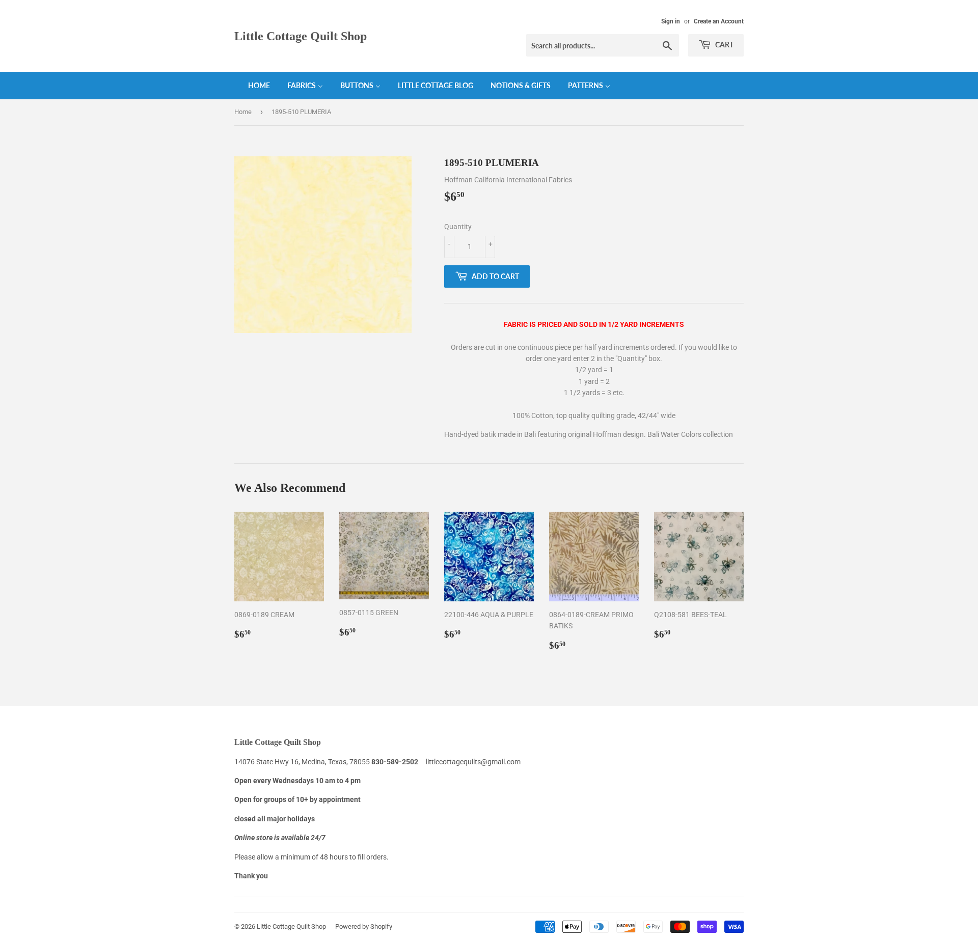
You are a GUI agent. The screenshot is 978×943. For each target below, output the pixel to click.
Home (243, 112)
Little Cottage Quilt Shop (300, 36)
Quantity (458, 227)
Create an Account (719, 21)
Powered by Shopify (363, 926)
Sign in (670, 21)
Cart (724, 44)
